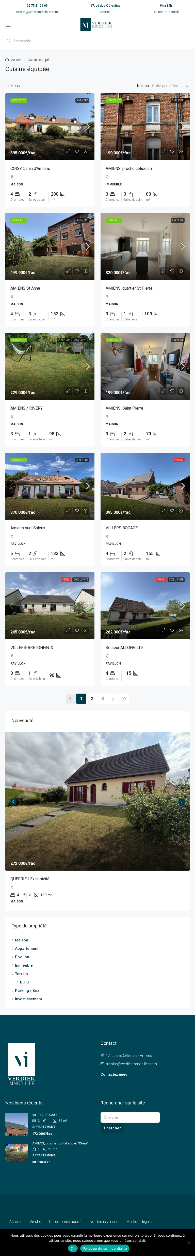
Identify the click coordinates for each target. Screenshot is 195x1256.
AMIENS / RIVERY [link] (26, 408)
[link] (49, 126)
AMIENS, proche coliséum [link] (129, 168)
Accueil (16, 60)
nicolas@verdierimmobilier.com (37, 12)
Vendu (179, 459)
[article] (97, 821)
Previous (13, 802)
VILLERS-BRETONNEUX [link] (31, 647)
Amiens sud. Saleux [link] (27, 527)
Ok (73, 1248)
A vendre (82, 100)
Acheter (15, 1222)
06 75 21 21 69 (37, 5)
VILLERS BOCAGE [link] (122, 527)
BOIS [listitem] (24, 982)
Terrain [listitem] (21, 973)
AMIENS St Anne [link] (25, 288)
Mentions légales (139, 1222)
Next (181, 802)
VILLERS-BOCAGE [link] (45, 1115)
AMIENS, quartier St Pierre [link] (129, 288)
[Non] (188, 1242)
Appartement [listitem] (27, 948)
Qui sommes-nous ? (65, 1222)
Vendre (35, 1222)
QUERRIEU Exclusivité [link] (30, 878)
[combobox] (170, 85)
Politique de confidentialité (105, 1248)
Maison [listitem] (21, 940)
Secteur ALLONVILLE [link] (124, 647)
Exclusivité (80, 340)
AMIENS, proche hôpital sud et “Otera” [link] (60, 1143)
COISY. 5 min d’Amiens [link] (30, 168)
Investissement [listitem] (28, 999)
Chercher (112, 1128)
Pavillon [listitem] (22, 957)
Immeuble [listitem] (24, 965)
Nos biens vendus (104, 1222)
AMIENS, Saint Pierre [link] (124, 408)
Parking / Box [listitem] (27, 990)
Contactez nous (114, 1074)
